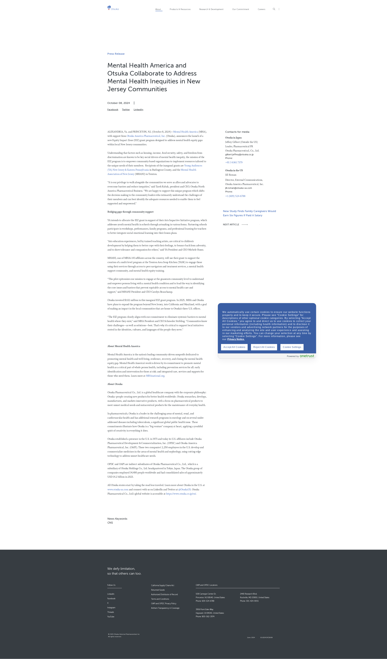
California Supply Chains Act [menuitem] (162, 585)
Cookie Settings (292, 347)
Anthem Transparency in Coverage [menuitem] (165, 608)
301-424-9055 (252, 601)
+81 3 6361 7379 (233, 162)
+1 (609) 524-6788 (235, 196)
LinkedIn (138, 109)
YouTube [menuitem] (110, 617)
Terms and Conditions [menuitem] (160, 599)
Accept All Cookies (234, 347)
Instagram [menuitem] (111, 608)
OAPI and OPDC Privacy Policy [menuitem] (163, 604)
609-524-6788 (208, 601)
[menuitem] (160, 11)
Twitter (126, 109)
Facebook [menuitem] (111, 599)
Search (274, 9)
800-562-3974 (208, 617)
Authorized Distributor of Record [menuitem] (164, 594)
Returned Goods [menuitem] (158, 590)
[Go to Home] (113, 8)
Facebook (112, 109)
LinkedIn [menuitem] (110, 594)
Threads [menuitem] (110, 612)
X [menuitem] (107, 603)
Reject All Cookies (264, 347)
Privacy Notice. (236, 339)
